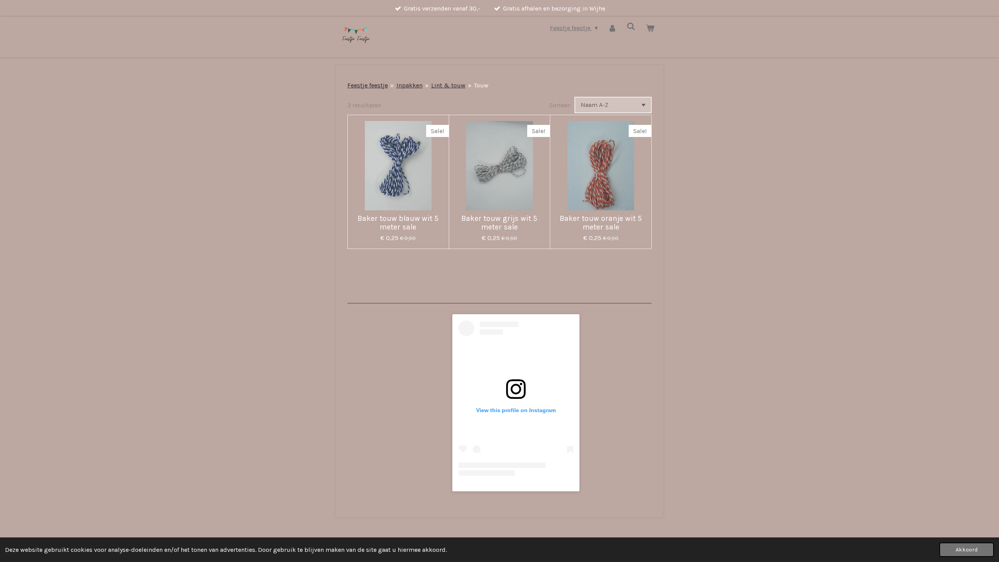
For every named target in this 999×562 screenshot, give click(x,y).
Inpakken (409, 85)
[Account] (612, 28)
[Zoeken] (631, 26)
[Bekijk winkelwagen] (650, 28)
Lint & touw (448, 85)
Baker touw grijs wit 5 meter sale (499, 222)
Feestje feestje (367, 85)
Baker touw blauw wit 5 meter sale (398, 222)
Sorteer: (560, 105)
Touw (481, 85)
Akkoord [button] (967, 549)
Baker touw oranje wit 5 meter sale (601, 222)
